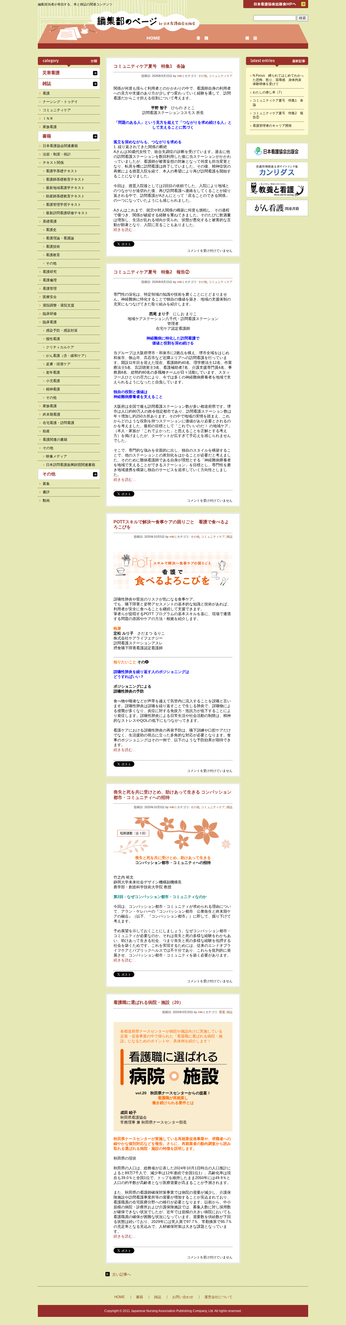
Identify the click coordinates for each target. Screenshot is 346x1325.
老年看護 (53, 372)
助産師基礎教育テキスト (65, 196)
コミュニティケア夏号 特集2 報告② (151, 272)
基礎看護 (50, 221)
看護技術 (53, 246)
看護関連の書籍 (55, 440)
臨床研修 (50, 314)
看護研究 (50, 272)
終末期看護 (51, 414)
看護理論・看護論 (60, 238)
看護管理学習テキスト (63, 205)
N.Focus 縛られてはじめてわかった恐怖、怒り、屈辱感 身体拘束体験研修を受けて (278, 80)
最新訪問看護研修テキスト (67, 213)
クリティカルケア (60, 347)
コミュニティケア (220, 75)
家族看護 (50, 127)
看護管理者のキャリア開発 (272, 126)
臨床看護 (50, 322)
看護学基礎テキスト (62, 171)
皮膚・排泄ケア (58, 364)
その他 (202, 75)
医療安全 (50, 297)
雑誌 (229, 536)
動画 (46, 500)
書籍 (46, 136)
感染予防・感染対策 (62, 330)
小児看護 (53, 381)
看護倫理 (50, 280)
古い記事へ (121, 1274)
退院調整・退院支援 (58, 305)
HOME (119, 1297)
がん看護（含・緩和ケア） (67, 356)
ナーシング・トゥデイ (60, 102)
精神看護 (53, 389)
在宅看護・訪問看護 (58, 423)
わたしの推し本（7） (268, 92)
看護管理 (50, 288)
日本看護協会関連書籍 (60, 146)
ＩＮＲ (48, 118)
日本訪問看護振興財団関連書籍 (70, 465)
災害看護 (51, 72)
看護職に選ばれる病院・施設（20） (148, 1002)
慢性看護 (53, 339)
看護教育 (53, 255)
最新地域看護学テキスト (65, 188)
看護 (222, 1012)
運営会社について (218, 1297)
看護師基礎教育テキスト (65, 179)
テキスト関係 (53, 163)
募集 (46, 484)
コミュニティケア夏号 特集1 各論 (149, 66)
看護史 (51, 230)
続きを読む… (125, 229)
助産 (46, 431)
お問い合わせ (182, 1297)
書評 (46, 492)
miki (179, 75)
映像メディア (56, 456)
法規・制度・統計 (57, 154)
